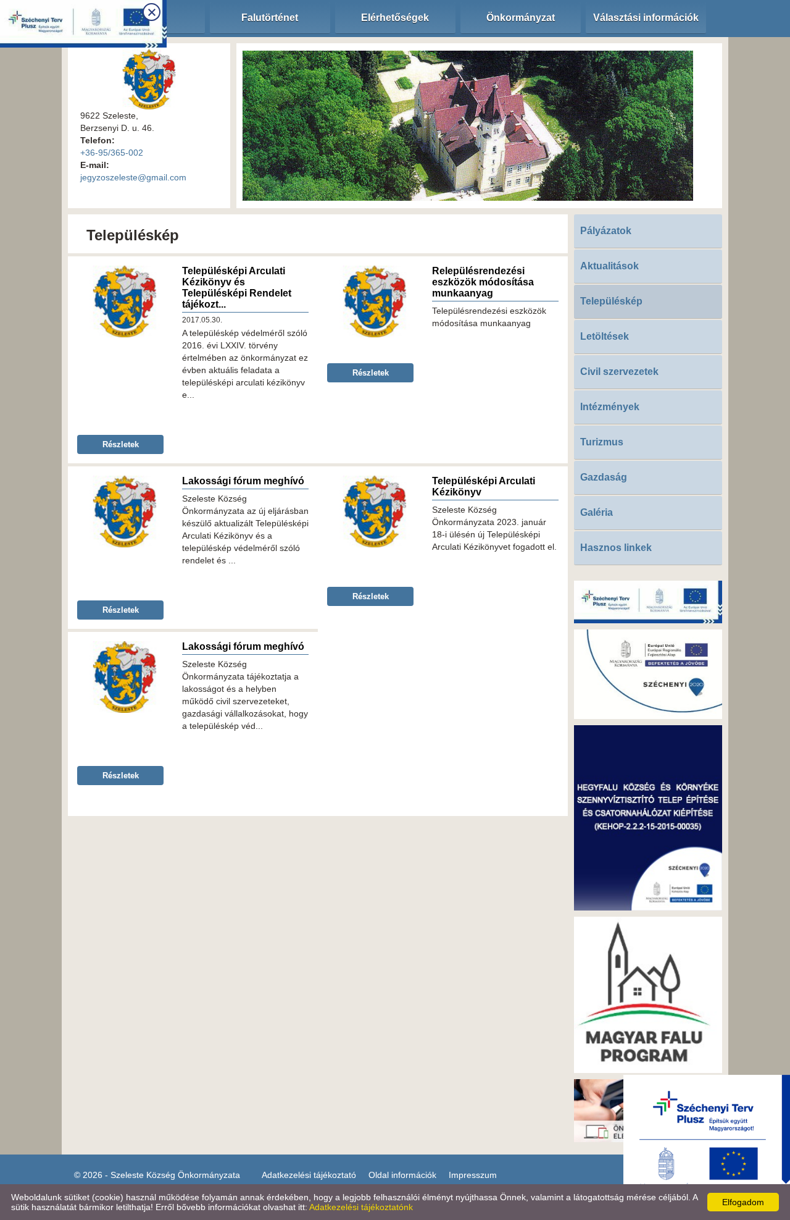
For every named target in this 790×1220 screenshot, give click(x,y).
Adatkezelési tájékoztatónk (361, 1207)
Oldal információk (402, 1175)
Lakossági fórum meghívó (243, 481)
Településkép (611, 301)
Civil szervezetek (619, 371)
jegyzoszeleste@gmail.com (133, 177)
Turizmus (601, 442)
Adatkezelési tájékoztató (309, 1175)
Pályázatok (605, 230)
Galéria (596, 512)
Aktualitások (609, 266)
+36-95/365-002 (111, 153)
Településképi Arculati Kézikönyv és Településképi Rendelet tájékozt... (236, 287)
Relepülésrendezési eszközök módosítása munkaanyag (483, 282)
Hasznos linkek (616, 547)
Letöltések (604, 336)
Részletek (120, 444)
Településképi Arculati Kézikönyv (483, 486)
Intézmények (609, 407)
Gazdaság (603, 477)
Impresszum (473, 1175)
